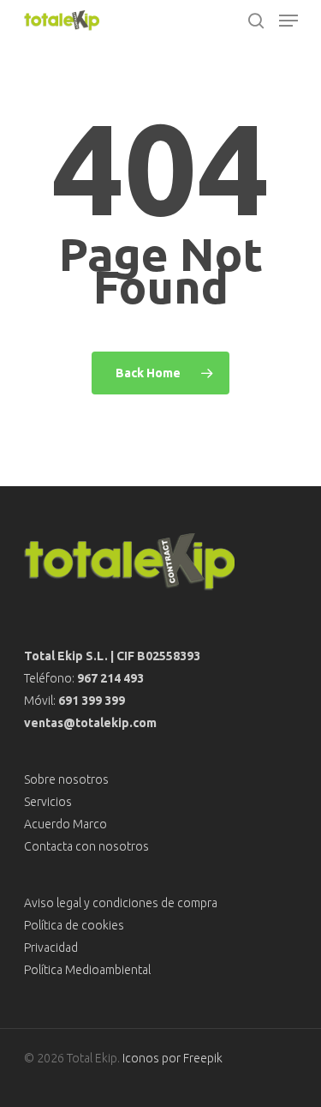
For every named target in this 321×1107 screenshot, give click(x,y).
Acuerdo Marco (65, 824)
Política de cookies (74, 925)
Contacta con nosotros (86, 846)
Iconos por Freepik (172, 1058)
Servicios (48, 802)
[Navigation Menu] (288, 20)
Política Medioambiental (87, 970)
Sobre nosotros (66, 779)
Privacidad (51, 947)
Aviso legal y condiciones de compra (120, 903)
